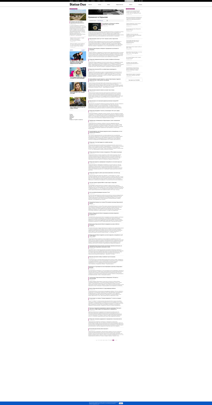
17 (108, 340)
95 (116, 340)
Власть (130, 4)
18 (109, 340)
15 (104, 340)
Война (108, 4)
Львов (83, 0)
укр (139, 0)
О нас (104, 0)
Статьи (99, 4)
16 (106, 340)
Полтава (77, 0)
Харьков (71, 0)
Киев (88, 0)
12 (99, 340)
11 (98, 340)
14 (103, 340)
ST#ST (98, 0)
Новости (90, 4)
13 (101, 340)
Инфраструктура (119, 4)
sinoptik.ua (81, 119)
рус (142, 0)
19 (111, 340)
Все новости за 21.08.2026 (134, 80)
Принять (121, 403)
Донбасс (93, 0)
